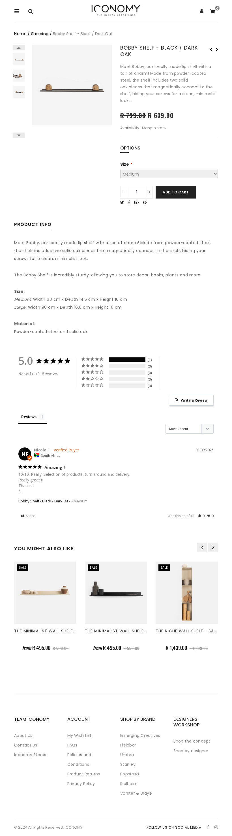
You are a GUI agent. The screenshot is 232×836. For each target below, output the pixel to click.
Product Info (32, 225)
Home (20, 34)
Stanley (128, 764)
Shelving (40, 34)
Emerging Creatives (140, 735)
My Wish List (79, 735)
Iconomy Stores (30, 755)
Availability (129, 128)
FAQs (72, 745)
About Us (23, 735)
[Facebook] (130, 202)
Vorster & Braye (136, 793)
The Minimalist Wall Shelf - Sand (52, 631)
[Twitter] (123, 202)
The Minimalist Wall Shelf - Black (123, 631)
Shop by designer (191, 751)
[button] (201, 515)
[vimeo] (146, 202)
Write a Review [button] (194, 400)
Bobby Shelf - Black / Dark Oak (44, 501)
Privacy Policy (81, 783)
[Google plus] (138, 202)
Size (124, 164)
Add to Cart (176, 192)
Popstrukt (129, 774)
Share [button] (30, 515)
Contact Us (25, 745)
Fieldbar (128, 745)
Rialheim (129, 783)
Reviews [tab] (28, 416)
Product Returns (83, 774)
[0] (212, 11)
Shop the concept (191, 741)
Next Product (217, 49)
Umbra (127, 755)
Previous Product (211, 49)
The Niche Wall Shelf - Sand (188, 631)
